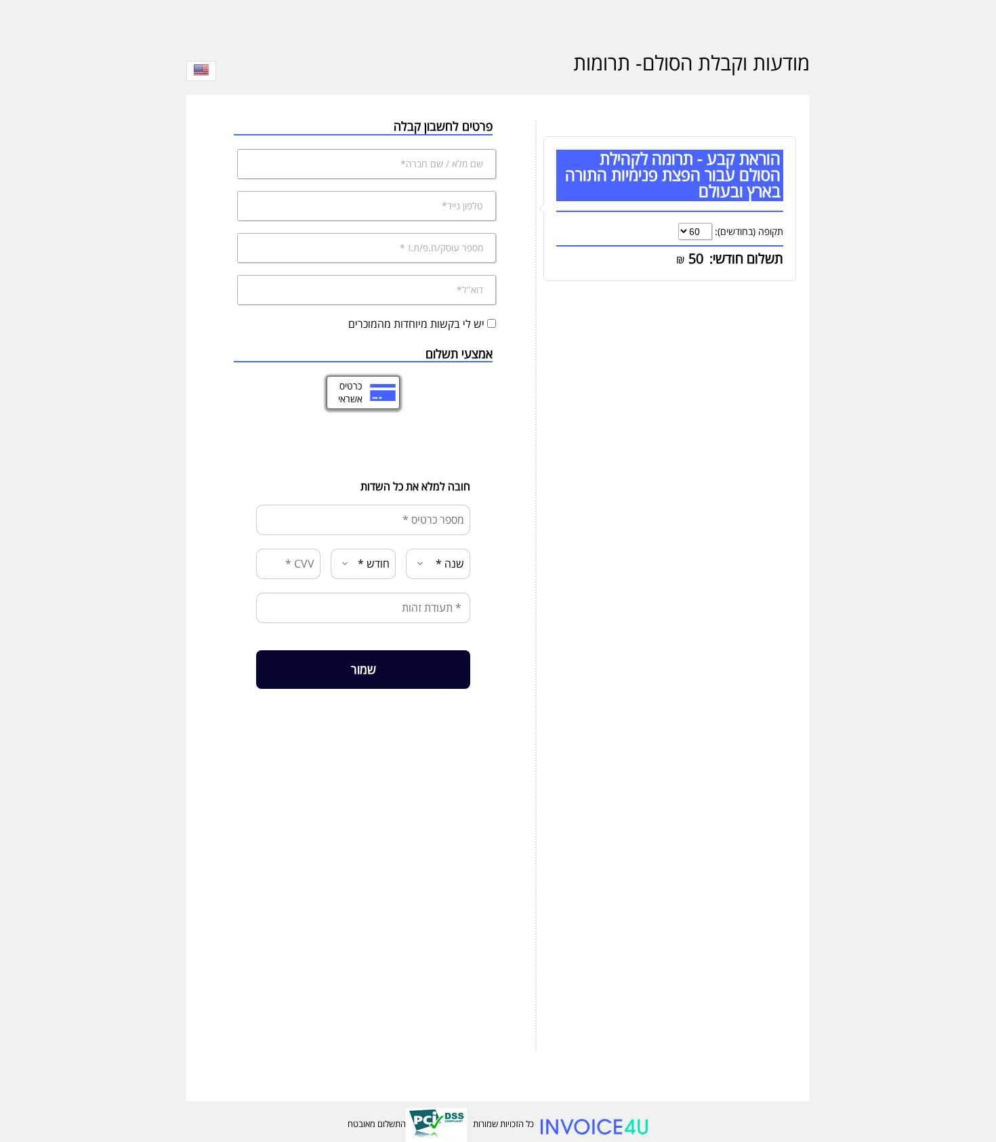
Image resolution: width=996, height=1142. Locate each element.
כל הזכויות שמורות (503, 1124)
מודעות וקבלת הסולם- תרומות (691, 62)
